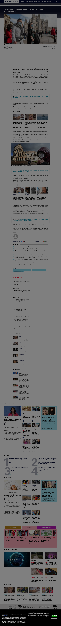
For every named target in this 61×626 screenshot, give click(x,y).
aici (15, 620)
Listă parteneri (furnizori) (31, 617)
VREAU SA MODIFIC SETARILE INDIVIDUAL (54, 618)
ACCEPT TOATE (54, 615)
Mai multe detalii (6, 615)
